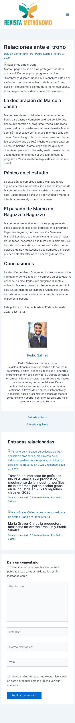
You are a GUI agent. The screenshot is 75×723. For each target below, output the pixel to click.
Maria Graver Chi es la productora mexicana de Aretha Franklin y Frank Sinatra (37, 526)
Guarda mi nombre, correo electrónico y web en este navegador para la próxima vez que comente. (37, 681)
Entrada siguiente (37, 424)
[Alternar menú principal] (67, 14)
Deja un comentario (16, 53)
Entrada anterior (38, 417)
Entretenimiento (40, 497)
